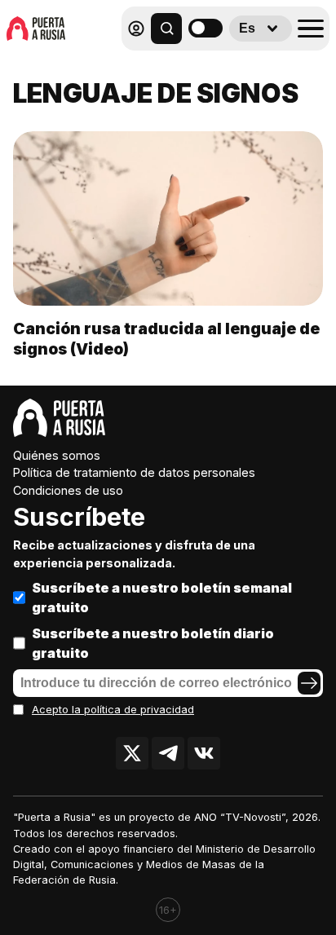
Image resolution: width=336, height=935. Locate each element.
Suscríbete (79, 516)
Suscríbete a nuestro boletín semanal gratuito (162, 597)
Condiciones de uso (68, 490)
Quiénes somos (56, 455)
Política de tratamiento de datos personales (134, 472)
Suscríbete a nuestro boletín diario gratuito (153, 643)
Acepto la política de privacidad (113, 709)
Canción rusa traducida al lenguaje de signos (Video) (166, 339)
